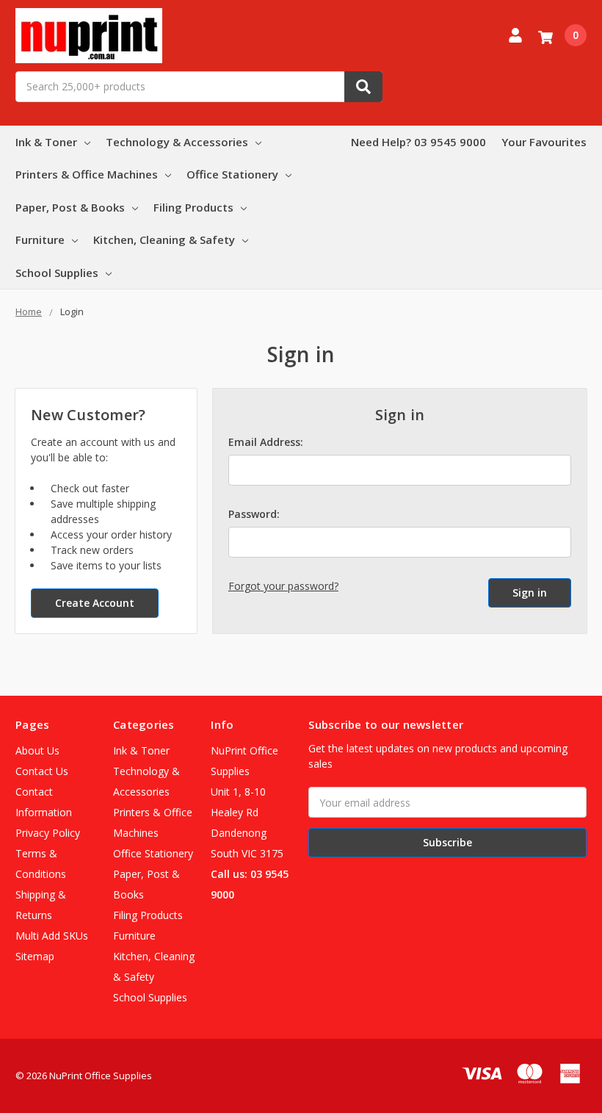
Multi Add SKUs (51, 936)
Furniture (40, 239)
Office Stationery (232, 174)
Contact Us (41, 771)
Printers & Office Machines (86, 174)
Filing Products (193, 207)
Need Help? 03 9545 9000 (418, 141)
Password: (254, 514)
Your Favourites (544, 141)
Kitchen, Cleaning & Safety (164, 239)
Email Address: (265, 442)
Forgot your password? (283, 586)
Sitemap (34, 956)
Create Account (94, 603)
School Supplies (56, 272)
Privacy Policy (47, 833)
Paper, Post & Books (70, 207)
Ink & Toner (46, 141)
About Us (37, 750)
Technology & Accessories (177, 141)
